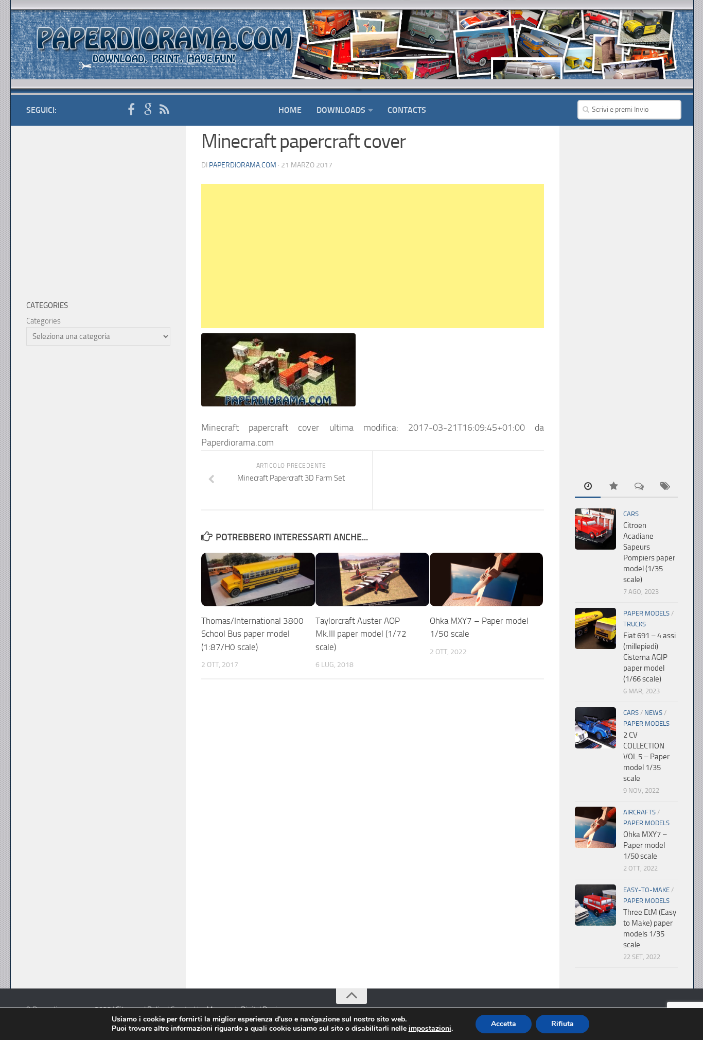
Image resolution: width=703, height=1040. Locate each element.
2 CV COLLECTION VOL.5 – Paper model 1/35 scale (646, 756)
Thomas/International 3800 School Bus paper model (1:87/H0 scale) (252, 634)
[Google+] (148, 110)
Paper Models (646, 613)
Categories (43, 321)
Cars (631, 514)
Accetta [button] (503, 1024)
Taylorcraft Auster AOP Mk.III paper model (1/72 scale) (361, 634)
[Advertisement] (372, 256)
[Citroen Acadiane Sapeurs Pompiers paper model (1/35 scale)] (595, 529)
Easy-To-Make (646, 890)
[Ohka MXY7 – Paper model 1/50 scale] (486, 579)
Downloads (341, 110)
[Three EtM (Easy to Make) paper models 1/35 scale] (595, 905)
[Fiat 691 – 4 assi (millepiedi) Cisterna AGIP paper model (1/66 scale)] (595, 628)
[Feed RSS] (164, 110)
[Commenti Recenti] (639, 487)
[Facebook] (131, 110)
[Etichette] (665, 487)
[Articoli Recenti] (588, 487)
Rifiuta (562, 1024)
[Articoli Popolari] (613, 487)
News (653, 713)
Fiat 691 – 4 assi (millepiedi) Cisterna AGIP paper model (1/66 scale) (649, 657)
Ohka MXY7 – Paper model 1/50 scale (645, 845)
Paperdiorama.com (242, 165)
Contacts (407, 110)
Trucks (634, 624)
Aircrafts (639, 812)
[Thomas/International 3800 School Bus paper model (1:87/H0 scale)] (258, 579)
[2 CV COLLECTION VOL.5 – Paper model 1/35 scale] (595, 727)
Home (290, 110)
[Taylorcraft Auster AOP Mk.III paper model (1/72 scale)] (372, 579)
